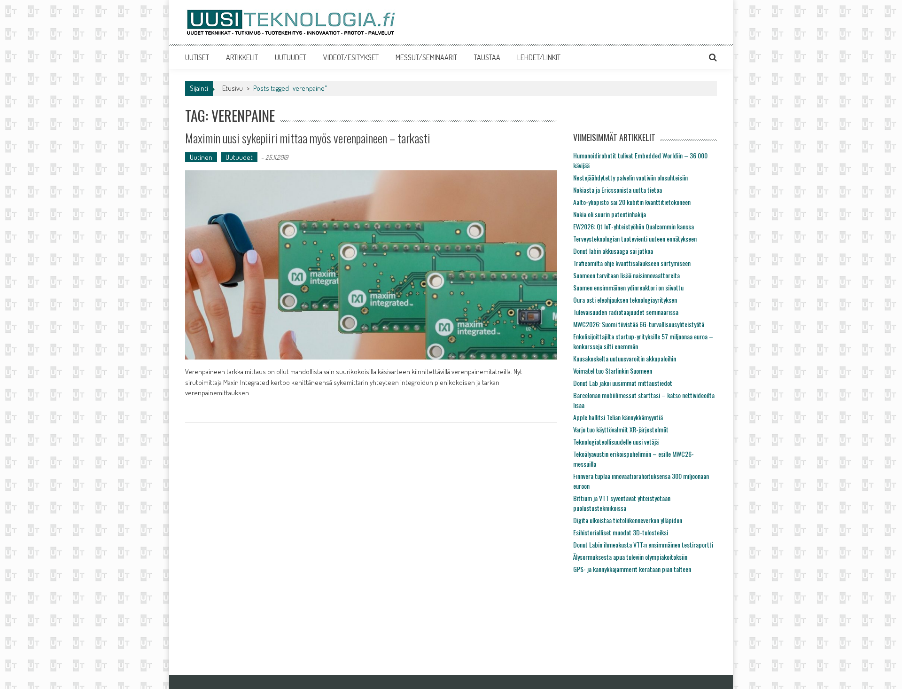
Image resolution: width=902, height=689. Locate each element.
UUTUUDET (290, 57)
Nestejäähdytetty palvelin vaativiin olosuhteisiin (630, 177)
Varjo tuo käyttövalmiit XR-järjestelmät (621, 429)
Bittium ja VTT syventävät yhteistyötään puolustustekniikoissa (621, 503)
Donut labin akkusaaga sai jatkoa (613, 251)
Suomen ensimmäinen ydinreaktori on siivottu (628, 287)
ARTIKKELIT (242, 57)
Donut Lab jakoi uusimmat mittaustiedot (622, 383)
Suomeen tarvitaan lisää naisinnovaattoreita (626, 275)
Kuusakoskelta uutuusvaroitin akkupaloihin (624, 358)
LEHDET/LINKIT (538, 57)
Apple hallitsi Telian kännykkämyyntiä (618, 417)
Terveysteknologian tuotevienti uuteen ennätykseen (635, 238)
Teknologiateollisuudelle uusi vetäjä (616, 441)
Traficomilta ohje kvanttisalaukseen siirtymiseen (632, 263)
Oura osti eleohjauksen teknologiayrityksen (625, 300)
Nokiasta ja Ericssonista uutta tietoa (617, 190)
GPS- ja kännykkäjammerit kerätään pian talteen (632, 569)
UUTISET (197, 57)
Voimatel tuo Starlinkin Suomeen (612, 371)
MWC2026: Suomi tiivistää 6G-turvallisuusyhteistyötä (638, 324)
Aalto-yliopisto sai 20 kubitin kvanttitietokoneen (632, 202)
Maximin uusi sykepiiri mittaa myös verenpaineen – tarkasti (307, 138)
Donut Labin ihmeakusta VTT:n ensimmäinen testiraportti (643, 544)
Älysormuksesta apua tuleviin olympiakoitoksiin (630, 557)
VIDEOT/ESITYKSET (351, 57)
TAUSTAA (487, 57)
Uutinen (201, 157)
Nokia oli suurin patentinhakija (609, 214)
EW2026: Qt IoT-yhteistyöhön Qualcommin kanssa (633, 226)
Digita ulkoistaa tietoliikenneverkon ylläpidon (627, 520)
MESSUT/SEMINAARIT (426, 57)
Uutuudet (239, 157)
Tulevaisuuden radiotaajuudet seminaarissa (625, 312)
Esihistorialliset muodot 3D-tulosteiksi (620, 532)
